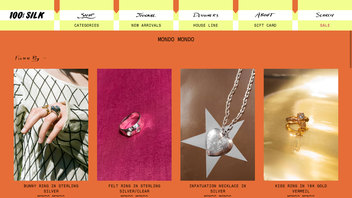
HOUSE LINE (205, 25)
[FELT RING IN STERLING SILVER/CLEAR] (134, 125)
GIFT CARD (265, 25)
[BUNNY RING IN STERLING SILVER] (51, 125)
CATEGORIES (86, 25)
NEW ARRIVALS (146, 25)
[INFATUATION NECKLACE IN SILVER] (217, 125)
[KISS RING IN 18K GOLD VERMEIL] (301, 125)
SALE (325, 25)
